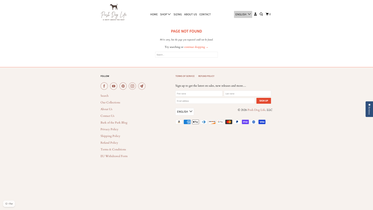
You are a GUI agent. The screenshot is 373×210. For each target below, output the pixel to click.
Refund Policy (109, 143)
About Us (190, 14)
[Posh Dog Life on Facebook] (105, 86)
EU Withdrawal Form (114, 156)
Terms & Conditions (113, 149)
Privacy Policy (109, 129)
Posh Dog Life (256, 110)
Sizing (178, 14)
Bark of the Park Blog (114, 123)
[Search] (261, 14)
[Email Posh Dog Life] (142, 86)
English (240, 14)
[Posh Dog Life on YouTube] (114, 86)
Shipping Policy (110, 136)
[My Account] (255, 14)
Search (105, 96)
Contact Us (107, 116)
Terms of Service (185, 76)
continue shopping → (196, 47)
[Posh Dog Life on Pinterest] (123, 86)
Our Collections (110, 102)
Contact (205, 14)
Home (154, 14)
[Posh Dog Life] (114, 14)
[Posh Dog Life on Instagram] (133, 86)
